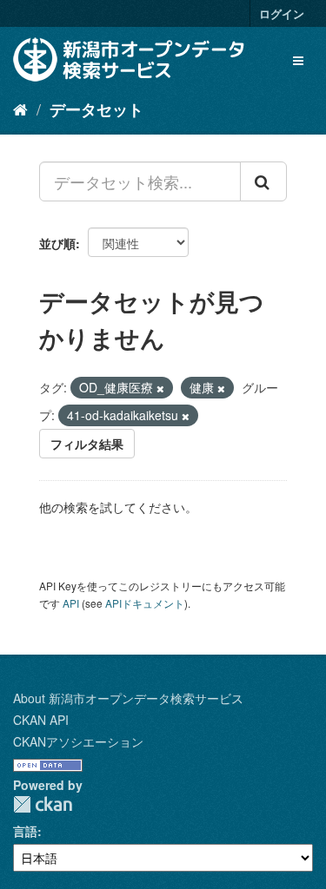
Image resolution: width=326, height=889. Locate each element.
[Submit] (263, 181)
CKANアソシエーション (78, 741)
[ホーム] (20, 108)
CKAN (42, 804)
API (71, 603)
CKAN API (41, 719)
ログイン (281, 13)
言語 (25, 831)
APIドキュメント (144, 603)
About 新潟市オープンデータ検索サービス (128, 698)
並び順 (57, 243)
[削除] (160, 388)
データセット (96, 109)
